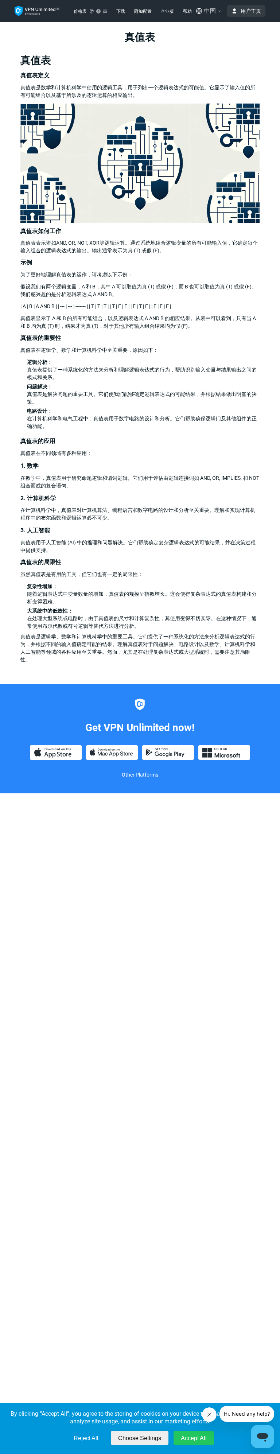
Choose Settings (139, 1438)
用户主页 (251, 11)
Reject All (86, 1438)
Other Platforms (140, 775)
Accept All (194, 1438)
